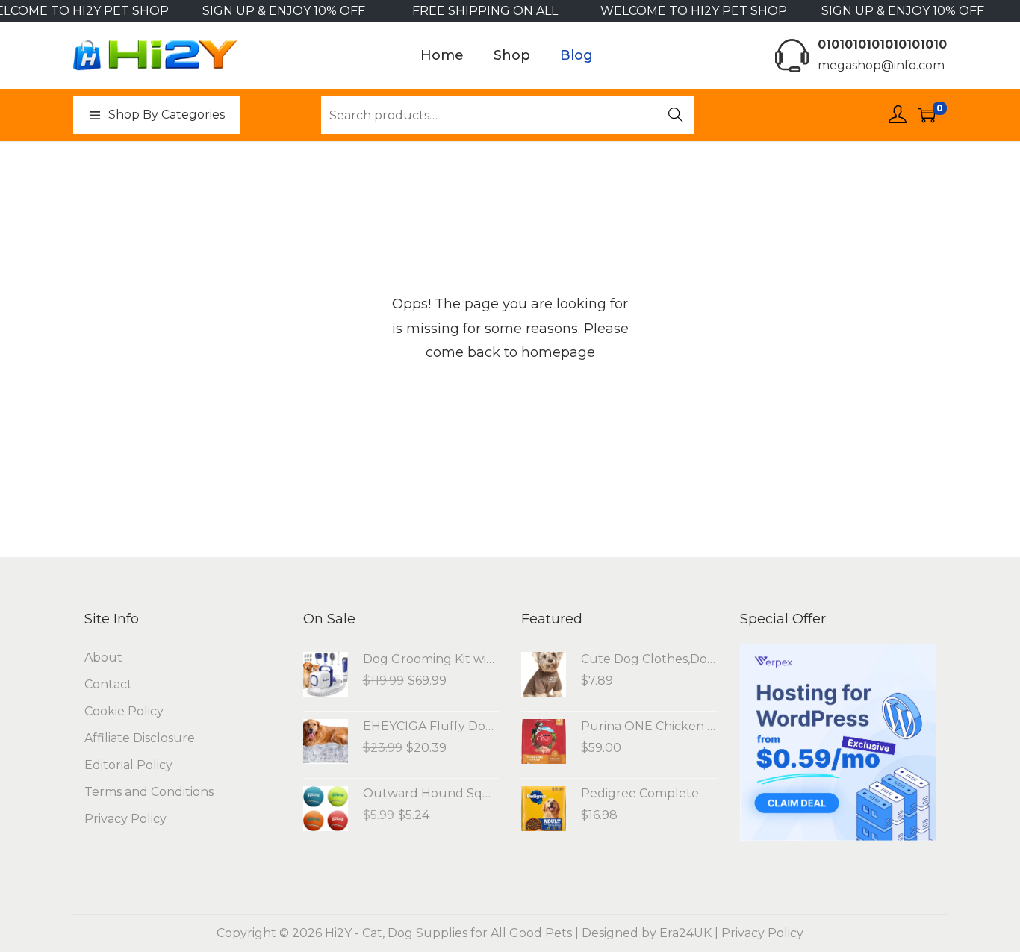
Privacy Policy (125, 819)
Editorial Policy (128, 765)
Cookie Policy (124, 711)
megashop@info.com (881, 65)
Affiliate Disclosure (139, 738)
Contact (108, 684)
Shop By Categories (166, 115)
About (103, 657)
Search (676, 116)
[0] (927, 115)
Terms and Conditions (149, 792)
